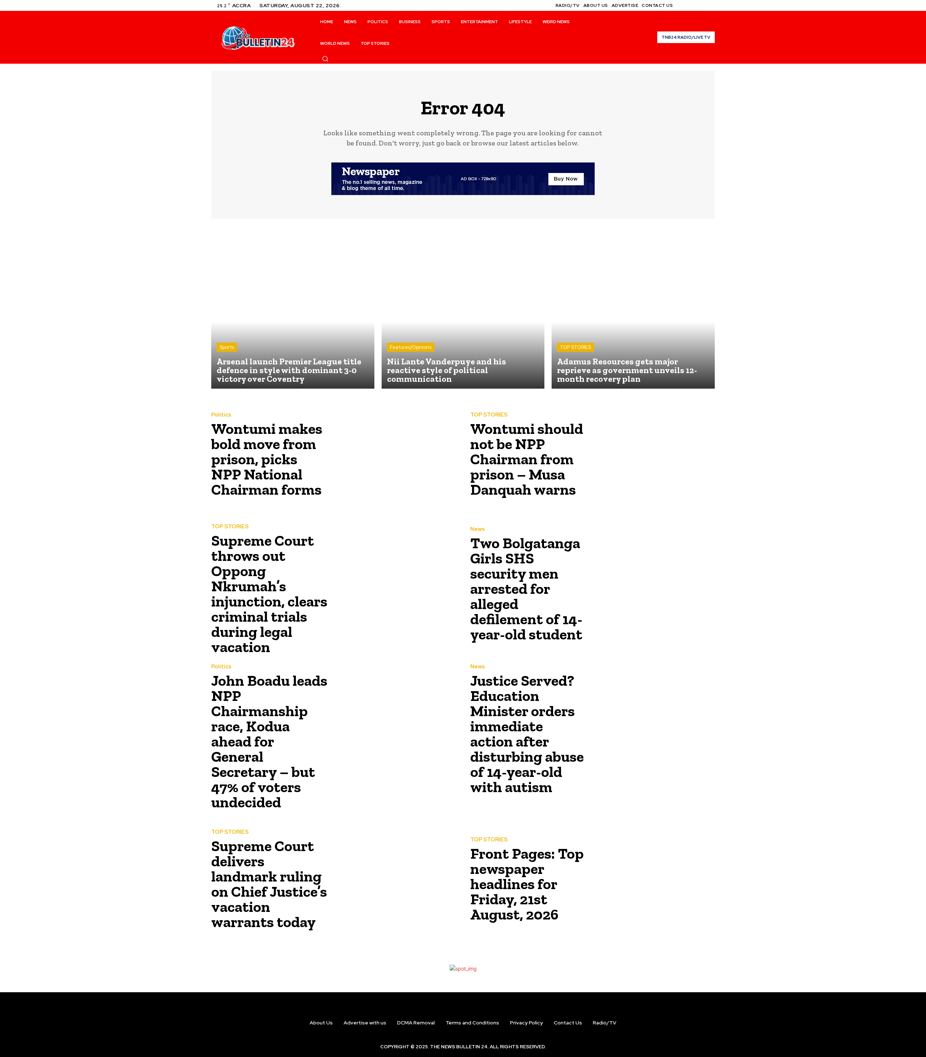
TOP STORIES (575, 347)
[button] (325, 58)
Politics (221, 415)
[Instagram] (693, 5)
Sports (227, 347)
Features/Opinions (411, 347)
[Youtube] (710, 5)
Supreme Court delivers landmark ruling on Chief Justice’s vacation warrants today (269, 884)
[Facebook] (684, 5)
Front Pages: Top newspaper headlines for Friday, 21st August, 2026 (527, 883)
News (477, 529)
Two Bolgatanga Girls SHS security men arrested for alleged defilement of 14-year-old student (526, 588)
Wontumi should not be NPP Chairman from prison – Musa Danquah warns (526, 459)
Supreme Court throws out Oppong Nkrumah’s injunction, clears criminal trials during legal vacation (269, 593)
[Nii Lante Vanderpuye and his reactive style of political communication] (463, 307)
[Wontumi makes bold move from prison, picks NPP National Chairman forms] (395, 457)
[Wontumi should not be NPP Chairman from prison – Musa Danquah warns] (653, 457)
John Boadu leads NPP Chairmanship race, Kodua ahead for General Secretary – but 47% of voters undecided (269, 741)
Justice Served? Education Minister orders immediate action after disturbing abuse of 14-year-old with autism (527, 733)
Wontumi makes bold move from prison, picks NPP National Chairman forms (266, 459)
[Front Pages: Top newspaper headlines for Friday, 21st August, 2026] (653, 882)
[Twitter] (701, 5)
